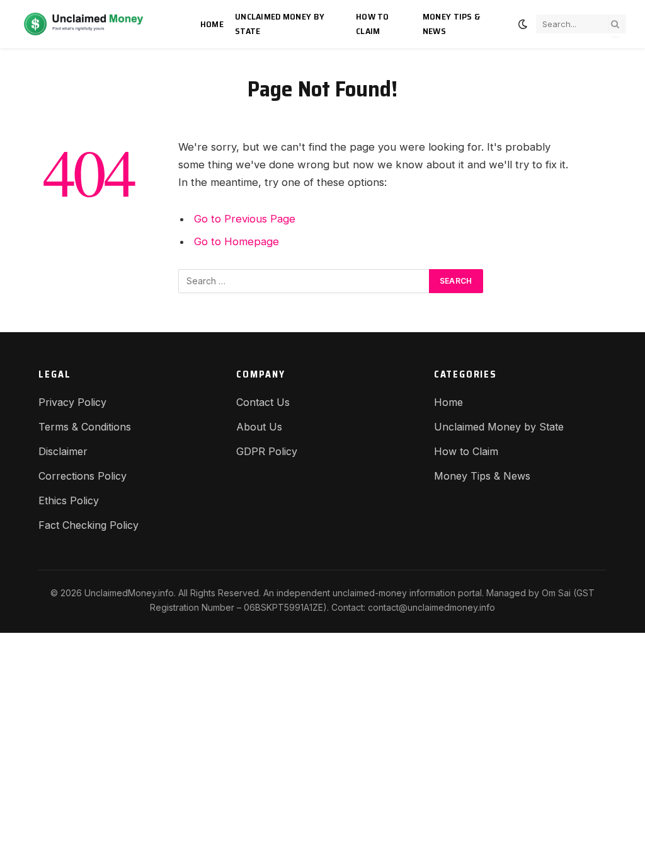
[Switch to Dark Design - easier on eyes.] (522, 24)
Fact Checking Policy (88, 525)
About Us (259, 426)
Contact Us (263, 402)
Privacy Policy (72, 402)
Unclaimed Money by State (279, 23)
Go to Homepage (236, 241)
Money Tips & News (451, 23)
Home (212, 24)
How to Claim (372, 23)
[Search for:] (304, 281)
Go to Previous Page (244, 218)
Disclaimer (63, 451)
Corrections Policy (82, 476)
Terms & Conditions (84, 426)
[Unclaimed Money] (96, 24)
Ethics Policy (68, 500)
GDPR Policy (266, 451)
